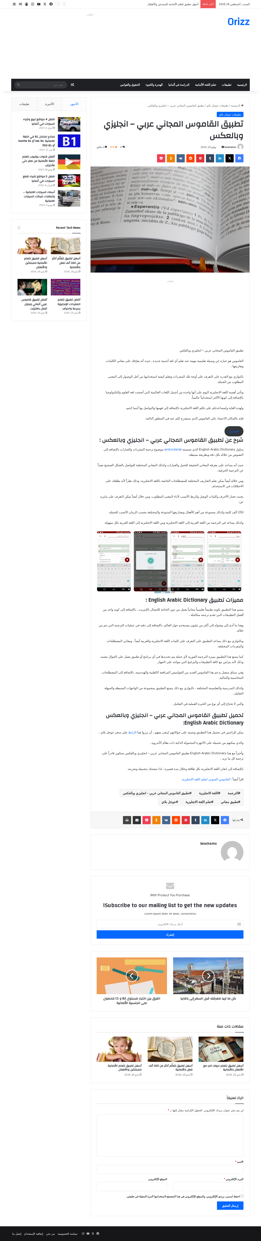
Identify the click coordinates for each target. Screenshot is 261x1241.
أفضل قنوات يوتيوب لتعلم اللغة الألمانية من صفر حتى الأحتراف (38, 161)
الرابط (131, 732)
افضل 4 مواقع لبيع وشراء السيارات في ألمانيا (39, 121)
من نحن (50, 1233)
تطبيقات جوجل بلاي (217, 105)
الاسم (239, 1161)
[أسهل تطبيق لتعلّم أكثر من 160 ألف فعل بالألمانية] (170, 1049)
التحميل (234, 431)
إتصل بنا (16, 1233)
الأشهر (74, 104)
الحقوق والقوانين (130, 84)
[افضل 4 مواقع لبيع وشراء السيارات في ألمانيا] (69, 124)
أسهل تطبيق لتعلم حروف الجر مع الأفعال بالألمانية (223, 1067)
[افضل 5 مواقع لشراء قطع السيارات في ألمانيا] (69, 180)
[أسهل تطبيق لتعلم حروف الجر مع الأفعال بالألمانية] (221, 1049)
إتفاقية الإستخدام (33, 1233)
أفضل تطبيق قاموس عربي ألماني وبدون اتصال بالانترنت (34, 304)
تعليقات (24, 104)
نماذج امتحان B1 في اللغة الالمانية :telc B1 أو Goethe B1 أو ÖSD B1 (36, 141)
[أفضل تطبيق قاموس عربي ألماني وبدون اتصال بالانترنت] (32, 287)
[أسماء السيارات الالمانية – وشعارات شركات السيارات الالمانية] (69, 198)
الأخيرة (49, 104)
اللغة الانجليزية (208, 793)
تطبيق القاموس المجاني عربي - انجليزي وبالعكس (156, 793)
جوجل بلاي (168, 802)
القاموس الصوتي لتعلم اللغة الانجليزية (206, 779)
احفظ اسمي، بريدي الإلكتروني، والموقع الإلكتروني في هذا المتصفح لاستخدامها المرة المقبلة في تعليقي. (183, 1196)
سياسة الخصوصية (67, 1233)
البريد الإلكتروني (233, 1179)
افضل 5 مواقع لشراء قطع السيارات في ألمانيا (39, 179)
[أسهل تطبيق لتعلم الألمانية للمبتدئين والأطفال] (119, 1049)
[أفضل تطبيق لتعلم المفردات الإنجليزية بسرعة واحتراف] (65, 287)
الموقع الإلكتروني (157, 1179)
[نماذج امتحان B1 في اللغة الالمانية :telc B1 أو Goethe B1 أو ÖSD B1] (69, 140)
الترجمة (233, 793)
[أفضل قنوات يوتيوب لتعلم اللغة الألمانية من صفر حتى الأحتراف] (69, 161)
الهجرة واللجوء (154, 84)
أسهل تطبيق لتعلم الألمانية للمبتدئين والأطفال (172, 4)
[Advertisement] (89, 46)
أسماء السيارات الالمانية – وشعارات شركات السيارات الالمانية (39, 197)
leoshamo (230, 147)
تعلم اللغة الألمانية (205, 84)
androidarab (173, 449)
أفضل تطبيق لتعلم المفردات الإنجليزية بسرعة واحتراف (69, 304)
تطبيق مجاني (229, 802)
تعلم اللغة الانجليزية (198, 802)
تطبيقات (226, 84)
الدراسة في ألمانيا (178, 84)
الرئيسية (242, 84)
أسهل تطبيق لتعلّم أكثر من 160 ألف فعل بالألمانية (170, 1067)
